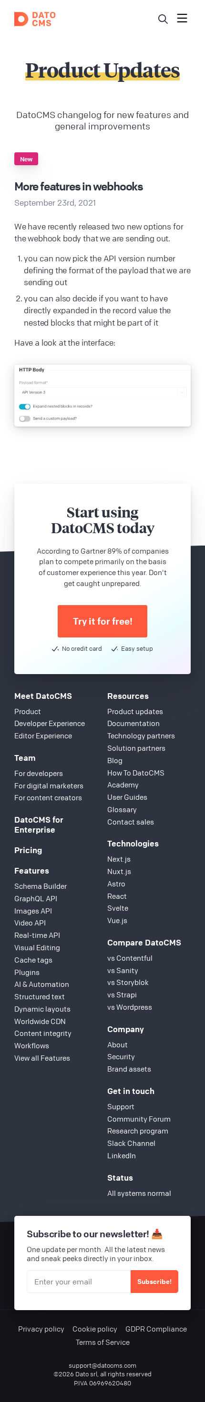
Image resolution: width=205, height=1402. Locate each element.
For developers (38, 773)
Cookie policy (94, 1328)
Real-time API (37, 935)
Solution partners (136, 748)
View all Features (42, 1058)
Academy (123, 784)
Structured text (39, 996)
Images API (33, 910)
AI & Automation (41, 984)
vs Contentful (130, 958)
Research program (137, 1130)
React (117, 896)
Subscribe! (154, 1281)
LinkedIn (121, 1155)
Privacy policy (41, 1328)
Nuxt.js (119, 871)
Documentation (133, 723)
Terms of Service (103, 1342)
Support (120, 1106)
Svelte (117, 908)
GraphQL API (35, 898)
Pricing (28, 850)
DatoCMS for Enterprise (38, 825)
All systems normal (139, 1193)
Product (27, 711)
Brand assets (129, 1069)
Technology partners (141, 735)
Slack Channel (131, 1143)
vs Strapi (122, 994)
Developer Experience (49, 723)
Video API (30, 922)
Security (121, 1056)
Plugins (27, 972)
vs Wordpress (129, 1007)
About (117, 1044)
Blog (115, 760)
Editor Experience (43, 735)
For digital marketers (48, 785)
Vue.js (117, 920)
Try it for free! (103, 621)
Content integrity (43, 1033)
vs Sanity (122, 970)
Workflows (31, 1045)
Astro (116, 883)
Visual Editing (37, 947)
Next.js (119, 859)
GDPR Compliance (156, 1328)
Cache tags (33, 959)
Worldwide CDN (40, 1021)
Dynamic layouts (42, 1009)
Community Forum (139, 1119)
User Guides (127, 797)
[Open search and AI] (163, 19)
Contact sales (130, 821)
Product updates (135, 711)
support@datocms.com (102, 1365)
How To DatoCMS (135, 772)
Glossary (122, 809)
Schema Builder (40, 886)
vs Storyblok (128, 982)
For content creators (48, 797)
